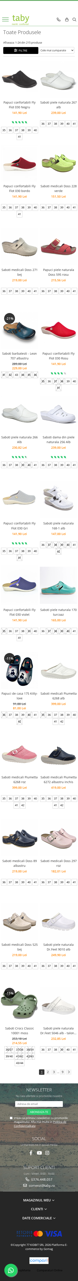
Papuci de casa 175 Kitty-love (20, 695)
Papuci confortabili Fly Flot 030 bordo (19, 188)
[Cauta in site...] (74, 19)
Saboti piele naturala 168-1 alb (58, 525)
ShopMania (23, 1270)
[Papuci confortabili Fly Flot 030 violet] (19, 585)
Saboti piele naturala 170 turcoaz (58, 612)
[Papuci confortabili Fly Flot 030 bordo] (19, 163)
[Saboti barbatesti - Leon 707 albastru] (19, 330)
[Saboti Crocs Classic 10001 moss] (19, 1005)
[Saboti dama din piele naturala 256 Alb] (58, 414)
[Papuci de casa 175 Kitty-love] (19, 670)
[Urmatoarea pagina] (69, 1072)
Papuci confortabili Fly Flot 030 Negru (19, 104)
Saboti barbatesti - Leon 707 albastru (19, 355)
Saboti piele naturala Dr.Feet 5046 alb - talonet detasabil (58, 1031)
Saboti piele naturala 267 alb (58, 104)
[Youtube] (39, 1153)
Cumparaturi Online (49, 1270)
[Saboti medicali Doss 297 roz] (58, 837)
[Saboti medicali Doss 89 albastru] (19, 837)
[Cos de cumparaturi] (66, 19)
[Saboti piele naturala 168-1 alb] (58, 499)
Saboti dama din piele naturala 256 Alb (59, 439)
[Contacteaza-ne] (58, 19)
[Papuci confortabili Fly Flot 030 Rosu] (58, 330)
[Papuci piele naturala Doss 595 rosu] (58, 246)
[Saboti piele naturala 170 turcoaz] (58, 585)
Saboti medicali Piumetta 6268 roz (20, 779)
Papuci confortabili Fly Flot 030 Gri (19, 525)
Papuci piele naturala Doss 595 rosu (58, 272)
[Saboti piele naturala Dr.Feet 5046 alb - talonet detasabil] (58, 1005)
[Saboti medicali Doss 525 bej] (19, 921)
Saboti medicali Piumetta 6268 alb (59, 695)
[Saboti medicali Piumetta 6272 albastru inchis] (58, 754)
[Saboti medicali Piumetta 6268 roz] (19, 754)
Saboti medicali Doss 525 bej (20, 947)
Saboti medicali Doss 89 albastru (19, 863)
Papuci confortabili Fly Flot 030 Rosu (58, 355)
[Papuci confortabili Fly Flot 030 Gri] (19, 499)
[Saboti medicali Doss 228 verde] (58, 163)
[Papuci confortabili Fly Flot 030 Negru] (19, 79)
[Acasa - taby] (20, 19)
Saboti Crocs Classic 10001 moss (19, 1030)
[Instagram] (47, 1153)
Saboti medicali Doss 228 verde (59, 188)
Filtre (22, 50)
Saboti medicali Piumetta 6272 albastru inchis (59, 779)
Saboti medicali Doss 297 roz (59, 863)
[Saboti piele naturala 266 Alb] (19, 414)
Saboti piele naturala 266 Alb (19, 439)
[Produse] (6, 20)
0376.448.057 (41, 1179)
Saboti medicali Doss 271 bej (20, 272)
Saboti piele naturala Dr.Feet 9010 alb (58, 947)
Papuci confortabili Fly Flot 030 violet (19, 612)
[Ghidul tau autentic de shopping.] (39, 1260)
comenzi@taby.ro (41, 1185)
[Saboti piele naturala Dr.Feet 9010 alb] (58, 921)
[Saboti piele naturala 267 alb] (58, 79)
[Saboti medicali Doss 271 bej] (19, 246)
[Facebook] (31, 1153)
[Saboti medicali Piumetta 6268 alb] (58, 670)
